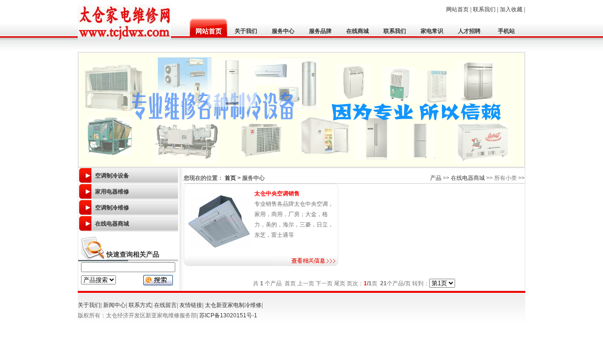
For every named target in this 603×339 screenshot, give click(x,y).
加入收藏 (511, 9)
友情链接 (190, 305)
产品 (435, 178)
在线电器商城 (112, 223)
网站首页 (457, 9)
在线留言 (165, 305)
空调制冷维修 (112, 207)
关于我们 (89, 305)
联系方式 (140, 305)
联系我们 (484, 9)
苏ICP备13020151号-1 (228, 315)
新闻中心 (114, 305)
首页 (230, 178)
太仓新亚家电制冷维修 (233, 305)
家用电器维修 (112, 191)
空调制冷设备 (112, 175)
